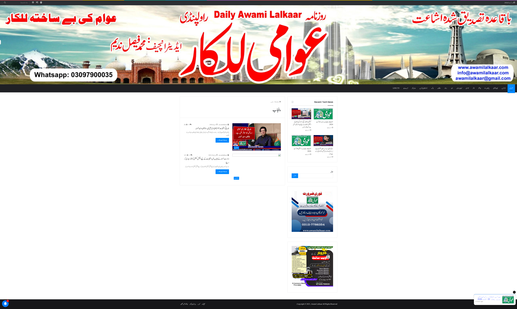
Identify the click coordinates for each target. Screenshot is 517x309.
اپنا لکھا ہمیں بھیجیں (184, 304)
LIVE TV (396, 88)
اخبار (452, 88)
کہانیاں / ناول (459, 88)
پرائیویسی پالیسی (193, 304)
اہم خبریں (504, 88)
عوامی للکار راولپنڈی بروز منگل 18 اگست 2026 (302, 150)
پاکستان (487, 88)
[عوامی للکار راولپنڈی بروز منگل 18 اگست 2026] (301, 140)
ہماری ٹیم (414, 88)
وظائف (439, 88)
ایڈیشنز (479, 88)
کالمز (473, 88)
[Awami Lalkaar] (258, 44)
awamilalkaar (223, 125)
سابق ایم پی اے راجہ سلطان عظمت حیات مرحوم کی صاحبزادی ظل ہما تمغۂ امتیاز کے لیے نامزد (324, 151)
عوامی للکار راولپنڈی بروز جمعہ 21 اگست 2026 (324, 123)
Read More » (222, 140)
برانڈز (445, 88)
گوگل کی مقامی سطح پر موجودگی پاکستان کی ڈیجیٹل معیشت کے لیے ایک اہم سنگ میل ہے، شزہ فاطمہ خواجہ (302, 124)
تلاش (332, 172)
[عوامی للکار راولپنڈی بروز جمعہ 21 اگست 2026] (323, 113)
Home (277, 102)
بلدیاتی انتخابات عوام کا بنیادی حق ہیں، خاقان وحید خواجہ (212, 128)
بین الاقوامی (495, 88)
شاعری (467, 88)
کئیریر (199, 304)
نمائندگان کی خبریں (423, 88)
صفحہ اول (511, 88)
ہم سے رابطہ (405, 88)
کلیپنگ (203, 304)
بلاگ (432, 88)
